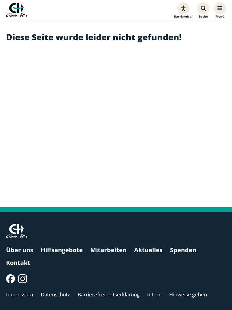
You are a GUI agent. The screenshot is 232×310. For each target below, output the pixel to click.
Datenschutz (55, 294)
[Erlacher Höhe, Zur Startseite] (16, 10)
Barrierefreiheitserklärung (109, 294)
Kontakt (18, 263)
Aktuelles (148, 250)
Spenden (183, 250)
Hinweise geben (188, 294)
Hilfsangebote (62, 250)
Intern (154, 294)
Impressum (19, 294)
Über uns (19, 250)
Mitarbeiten (108, 250)
